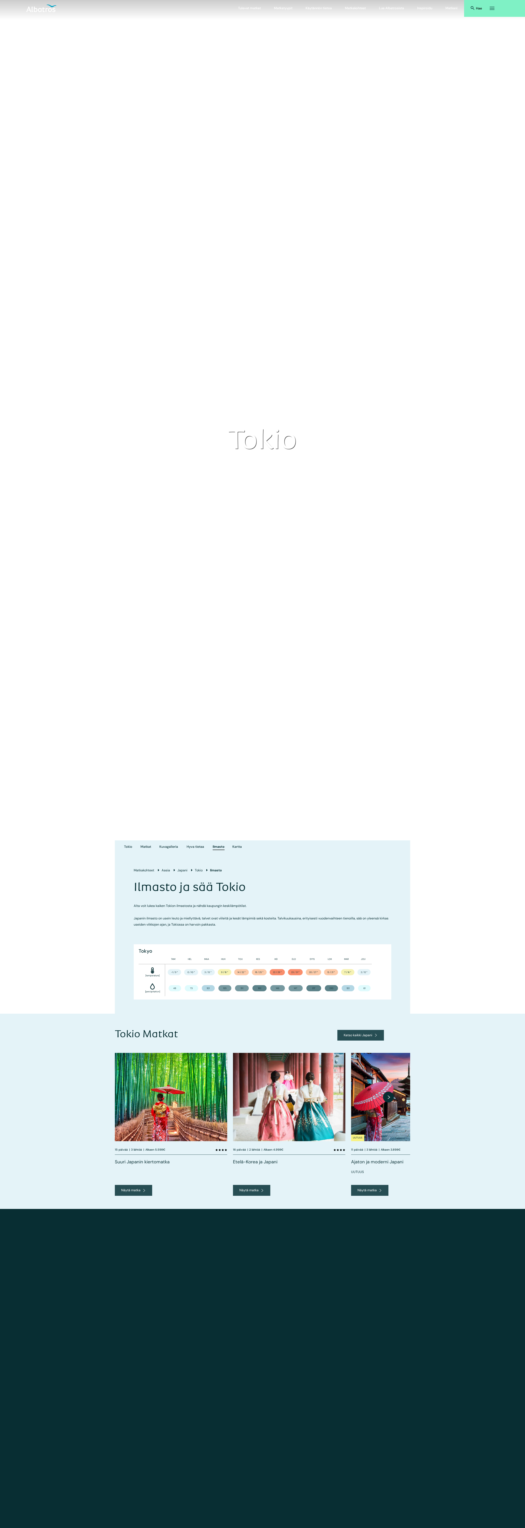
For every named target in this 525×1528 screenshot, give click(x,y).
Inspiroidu (424, 8)
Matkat (145, 846)
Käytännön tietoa (319, 8)
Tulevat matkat (249, 8)
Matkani (451, 8)
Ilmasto (219, 846)
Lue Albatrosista (391, 8)
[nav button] (388, 1097)
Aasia (166, 870)
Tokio (128, 846)
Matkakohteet (355, 8)
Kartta (237, 846)
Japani (182, 870)
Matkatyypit (283, 8)
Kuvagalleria (168, 846)
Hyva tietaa (195, 846)
